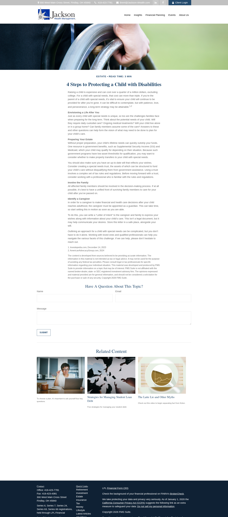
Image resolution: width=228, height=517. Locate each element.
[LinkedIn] (156, 2)
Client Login (181, 2)
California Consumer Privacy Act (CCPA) (123, 503)
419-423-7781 (105, 2)
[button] (127, 15)
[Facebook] (163, 2)
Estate (79, 496)
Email (118, 291)
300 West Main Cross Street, (65, 2)
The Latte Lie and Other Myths (156, 397)
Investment (82, 493)
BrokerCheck (177, 493)
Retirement (82, 489)
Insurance (81, 500)
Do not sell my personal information (155, 506)
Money (79, 507)
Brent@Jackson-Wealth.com (135, 2)
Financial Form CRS (117, 488)
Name (40, 291)
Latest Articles (83, 513)
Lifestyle (80, 510)
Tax (78, 503)
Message (41, 308)
